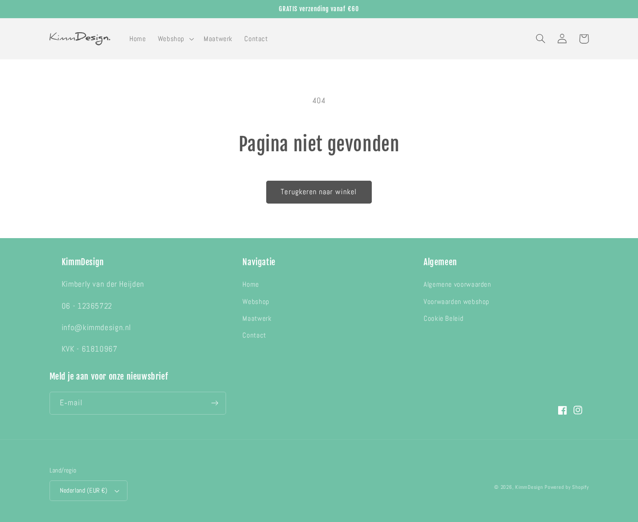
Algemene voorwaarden (457, 284)
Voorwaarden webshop (456, 301)
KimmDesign (529, 487)
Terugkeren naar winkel (319, 192)
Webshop (255, 301)
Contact (254, 335)
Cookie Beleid (443, 318)
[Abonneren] (214, 403)
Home (250, 284)
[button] (175, 38)
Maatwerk (256, 318)
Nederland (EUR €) (84, 490)
